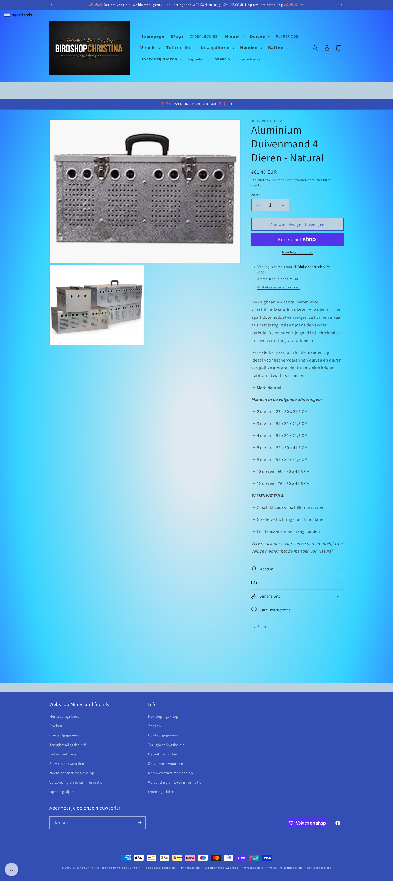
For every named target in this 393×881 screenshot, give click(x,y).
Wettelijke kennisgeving (285, 867)
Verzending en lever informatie (76, 782)
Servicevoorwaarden (66, 763)
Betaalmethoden (64, 754)
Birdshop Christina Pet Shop (92, 867)
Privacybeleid (190, 867)
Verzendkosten (283, 180)
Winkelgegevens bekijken (278, 287)
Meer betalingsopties (297, 252)
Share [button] (262, 626)
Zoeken (56, 725)
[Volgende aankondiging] (342, 5)
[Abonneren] (139, 822)
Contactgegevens (64, 735)
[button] (234, 36)
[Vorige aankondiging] (51, 5)
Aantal (256, 194)
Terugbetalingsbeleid (67, 744)
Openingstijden (62, 791)
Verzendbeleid (253, 867)
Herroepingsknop (64, 716)
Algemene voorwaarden (221, 867)
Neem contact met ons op (71, 772)
